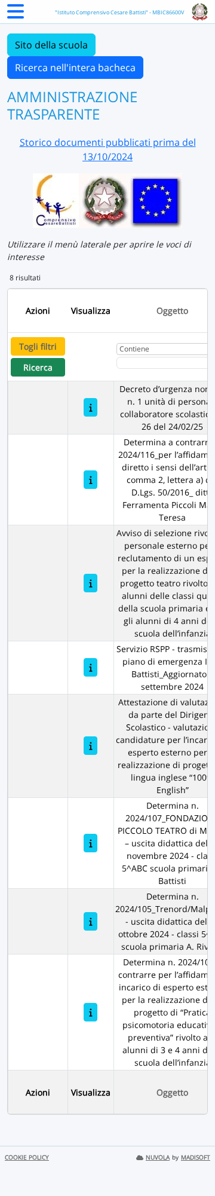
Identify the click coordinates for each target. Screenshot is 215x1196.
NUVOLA (158, 1157)
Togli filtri (38, 346)
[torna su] (190, 1159)
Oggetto (172, 310)
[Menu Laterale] (15, 15)
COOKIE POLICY (27, 1157)
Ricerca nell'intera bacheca (75, 67)
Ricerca (38, 367)
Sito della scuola (51, 44)
